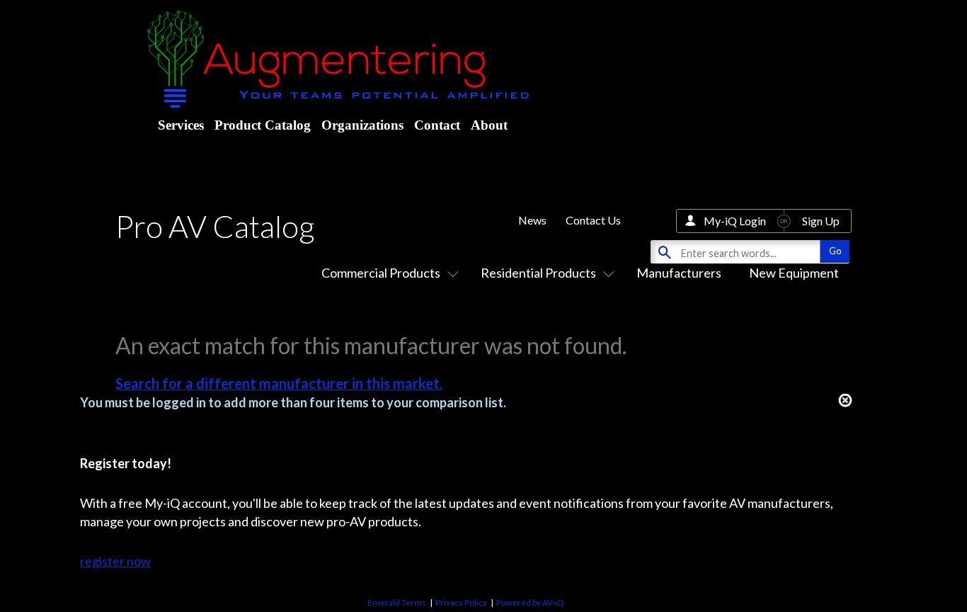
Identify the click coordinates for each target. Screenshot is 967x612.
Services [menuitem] (181, 125)
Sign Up (821, 220)
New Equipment (794, 272)
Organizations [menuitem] (362, 125)
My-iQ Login (735, 220)
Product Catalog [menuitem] (262, 125)
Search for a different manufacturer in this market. (278, 383)
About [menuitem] (489, 125)
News (532, 220)
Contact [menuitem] (437, 125)
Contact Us (593, 220)
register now (115, 561)
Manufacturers (678, 272)
